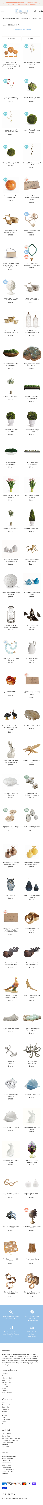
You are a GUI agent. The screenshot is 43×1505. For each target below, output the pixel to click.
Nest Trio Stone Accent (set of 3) (32, 827)
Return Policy (6, 1463)
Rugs (4, 1389)
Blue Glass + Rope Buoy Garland (11, 659)
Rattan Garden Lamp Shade (32, 1260)
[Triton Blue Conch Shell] (32, 1084)
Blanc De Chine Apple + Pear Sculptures (32, 1194)
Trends (4, 1411)
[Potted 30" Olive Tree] (11, 386)
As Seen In (5, 1409)
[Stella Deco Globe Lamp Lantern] (11, 582)
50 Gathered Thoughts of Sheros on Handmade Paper (32, 693)
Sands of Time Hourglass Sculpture (11, 626)
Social (4, 1422)
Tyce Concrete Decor (11, 1029)
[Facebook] (3, 1494)
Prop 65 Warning (8, 1469)
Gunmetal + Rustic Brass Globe (32, 1227)
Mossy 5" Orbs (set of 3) (32, 130)
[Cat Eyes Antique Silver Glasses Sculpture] (11, 1182)
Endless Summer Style (11, 18)
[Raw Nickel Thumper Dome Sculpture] (11, 750)
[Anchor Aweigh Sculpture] (11, 1051)
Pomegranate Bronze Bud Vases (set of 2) (11, 863)
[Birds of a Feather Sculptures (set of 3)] (11, 320)
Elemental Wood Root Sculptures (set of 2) (11, 827)
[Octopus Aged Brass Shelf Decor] (32, 549)
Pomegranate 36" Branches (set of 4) (11, 98)
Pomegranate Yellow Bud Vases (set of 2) (31, 863)
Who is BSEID (6, 1434)
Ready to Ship (7, 1405)
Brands (4, 1415)
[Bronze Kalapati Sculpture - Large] (11, 952)
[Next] (39, 3)
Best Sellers (6, 1407)
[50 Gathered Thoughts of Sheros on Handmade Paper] (32, 680)
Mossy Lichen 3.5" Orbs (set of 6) (32, 98)
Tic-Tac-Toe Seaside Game (11, 1260)
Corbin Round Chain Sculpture (32, 929)
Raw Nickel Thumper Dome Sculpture (11, 761)
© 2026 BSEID (6, 1498)
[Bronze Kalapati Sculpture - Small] (32, 952)
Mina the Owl (11, 895)
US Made (5, 1418)
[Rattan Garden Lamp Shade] (32, 1248)
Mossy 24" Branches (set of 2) (32, 164)
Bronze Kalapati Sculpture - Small (32, 963)
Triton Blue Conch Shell (32, 1094)
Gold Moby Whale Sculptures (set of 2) (11, 231)
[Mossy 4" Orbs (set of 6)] (11, 152)
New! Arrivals (25, 18)
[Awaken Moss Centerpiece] (11, 452)
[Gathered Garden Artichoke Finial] (32, 1149)
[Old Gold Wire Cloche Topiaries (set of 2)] (32, 320)
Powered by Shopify (19, 1498)
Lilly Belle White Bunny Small (32, 1128)
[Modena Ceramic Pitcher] (32, 647)
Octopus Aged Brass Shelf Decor (32, 560)
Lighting (4, 1384)
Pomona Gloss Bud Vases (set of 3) (11, 560)
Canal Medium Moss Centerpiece (32, 397)
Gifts (3, 1424)
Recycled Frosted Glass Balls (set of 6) (32, 1029)
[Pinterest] (5, 1494)
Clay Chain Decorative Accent (11, 1227)
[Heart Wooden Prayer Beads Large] (32, 220)
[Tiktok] (14, 1494)
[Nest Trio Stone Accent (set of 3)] (32, 815)
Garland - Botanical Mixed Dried (11, 1293)
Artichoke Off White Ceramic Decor (11, 299)
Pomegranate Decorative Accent (11, 692)
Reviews (5, 1444)
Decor (4, 1376)
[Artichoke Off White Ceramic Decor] (11, 287)
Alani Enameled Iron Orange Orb (11, 197)
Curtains (5, 1386)
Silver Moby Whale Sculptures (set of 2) (32, 299)
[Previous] (4, 3)
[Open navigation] (2, 11)
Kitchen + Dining (7, 1378)
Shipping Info (6, 1461)
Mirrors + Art (6, 1382)
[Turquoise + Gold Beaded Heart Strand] (32, 252)
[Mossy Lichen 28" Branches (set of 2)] (11, 119)
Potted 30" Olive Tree (11, 397)
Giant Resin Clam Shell (32, 726)
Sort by (12, 38)
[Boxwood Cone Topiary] (32, 518)
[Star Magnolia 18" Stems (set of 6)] (32, 52)
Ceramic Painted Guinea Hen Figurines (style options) (11, 727)
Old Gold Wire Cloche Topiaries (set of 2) (32, 332)
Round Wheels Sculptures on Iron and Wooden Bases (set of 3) (11, 64)
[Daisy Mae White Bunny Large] (11, 1149)
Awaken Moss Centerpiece (11, 463)
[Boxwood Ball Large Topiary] (32, 419)
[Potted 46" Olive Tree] (11, 518)
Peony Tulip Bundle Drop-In (32, 496)
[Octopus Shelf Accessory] (32, 1051)
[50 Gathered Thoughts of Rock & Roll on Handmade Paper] (11, 917)
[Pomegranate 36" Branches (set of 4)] (11, 86)
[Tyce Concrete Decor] (11, 1018)
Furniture (5, 1374)
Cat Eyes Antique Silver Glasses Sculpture (11, 1194)
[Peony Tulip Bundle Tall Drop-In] (11, 485)
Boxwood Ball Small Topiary (11, 430)
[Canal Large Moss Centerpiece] (32, 452)
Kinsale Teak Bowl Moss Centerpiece (11, 364)
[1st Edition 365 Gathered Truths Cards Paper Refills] (32, 185)
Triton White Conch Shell (11, 1127)
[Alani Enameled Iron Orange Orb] (11, 185)
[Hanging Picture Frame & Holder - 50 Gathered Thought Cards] (11, 252)
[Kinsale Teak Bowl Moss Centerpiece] (11, 353)
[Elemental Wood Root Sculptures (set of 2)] (11, 815)
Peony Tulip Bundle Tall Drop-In (11, 496)
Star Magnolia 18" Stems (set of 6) (31, 63)
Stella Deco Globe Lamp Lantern (11, 593)
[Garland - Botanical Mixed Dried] (11, 1281)
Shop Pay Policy (7, 1471)
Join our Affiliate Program (11, 1438)
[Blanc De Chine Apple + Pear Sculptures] (32, 1182)
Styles (34, 18)
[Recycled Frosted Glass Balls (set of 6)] (32, 1018)
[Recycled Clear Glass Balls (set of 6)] (32, 353)
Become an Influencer (10, 1440)
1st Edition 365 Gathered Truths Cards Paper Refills (32, 197)
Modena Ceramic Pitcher (32, 659)
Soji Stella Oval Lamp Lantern (11, 794)
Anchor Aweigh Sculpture (11, 1062)
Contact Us (6, 1436)
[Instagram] (12, 1494)
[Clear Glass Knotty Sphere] (11, 1084)
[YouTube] (9, 1494)
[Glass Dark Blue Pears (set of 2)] (32, 884)
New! (4, 1403)
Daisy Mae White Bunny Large (11, 1161)
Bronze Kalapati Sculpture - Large (11, 963)
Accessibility (6, 1467)
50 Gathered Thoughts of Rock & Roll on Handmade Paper (11, 930)
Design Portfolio (7, 1442)
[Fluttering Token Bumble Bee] (32, 750)
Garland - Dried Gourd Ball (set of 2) (32, 1293)
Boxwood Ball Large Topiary (32, 430)
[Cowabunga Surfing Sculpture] (32, 615)
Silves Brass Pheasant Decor (32, 996)
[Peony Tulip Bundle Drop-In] (32, 485)
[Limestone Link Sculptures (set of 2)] (32, 782)
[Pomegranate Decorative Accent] (11, 680)
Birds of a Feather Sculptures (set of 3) (11, 332)
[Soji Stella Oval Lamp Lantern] (11, 782)
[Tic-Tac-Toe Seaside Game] (11, 1248)
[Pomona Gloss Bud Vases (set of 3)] (11, 549)
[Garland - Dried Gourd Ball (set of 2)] (32, 1281)
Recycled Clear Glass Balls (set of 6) (32, 364)
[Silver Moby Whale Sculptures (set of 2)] (32, 287)
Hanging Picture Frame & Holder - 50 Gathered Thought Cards (11, 265)
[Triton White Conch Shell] (11, 1116)
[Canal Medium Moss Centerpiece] (32, 386)
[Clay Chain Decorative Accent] (11, 1215)
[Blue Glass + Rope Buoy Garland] (11, 647)
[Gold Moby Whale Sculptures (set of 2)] (11, 220)
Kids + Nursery (7, 1393)
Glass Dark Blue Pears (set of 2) (32, 896)
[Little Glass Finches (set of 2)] (32, 582)
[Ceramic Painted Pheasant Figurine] (11, 985)
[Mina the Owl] (11, 884)
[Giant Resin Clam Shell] (32, 715)
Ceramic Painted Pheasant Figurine (11, 996)
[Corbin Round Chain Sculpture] (32, 917)
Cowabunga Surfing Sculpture (32, 626)
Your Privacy (6, 1465)
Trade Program (7, 1459)
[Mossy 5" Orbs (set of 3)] (32, 119)
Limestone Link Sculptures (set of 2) (32, 794)
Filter (31, 38)
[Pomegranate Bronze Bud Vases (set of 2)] (11, 852)
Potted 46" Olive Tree (11, 528)
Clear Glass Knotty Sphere (11, 1095)
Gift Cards (5, 1446)
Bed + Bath (6, 1380)
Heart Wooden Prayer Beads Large (32, 231)
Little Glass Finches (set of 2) (32, 593)
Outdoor (5, 1391)
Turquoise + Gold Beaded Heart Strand (32, 264)
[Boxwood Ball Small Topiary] (11, 419)
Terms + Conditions (9, 1456)
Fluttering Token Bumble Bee (31, 761)
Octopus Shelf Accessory (32, 1062)
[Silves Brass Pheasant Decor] (32, 985)
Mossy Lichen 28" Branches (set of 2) (11, 131)
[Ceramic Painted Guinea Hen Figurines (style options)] (11, 715)
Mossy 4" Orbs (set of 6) (11, 163)
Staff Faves (6, 1420)
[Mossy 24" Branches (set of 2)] (32, 152)
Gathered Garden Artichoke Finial (32, 1161)
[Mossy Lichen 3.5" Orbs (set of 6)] (32, 86)
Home (4, 25)
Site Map (5, 1473)
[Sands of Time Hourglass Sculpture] (11, 615)
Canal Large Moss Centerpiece (32, 463)
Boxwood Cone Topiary (32, 528)
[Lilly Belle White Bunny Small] (32, 1116)
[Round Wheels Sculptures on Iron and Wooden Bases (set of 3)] (11, 52)
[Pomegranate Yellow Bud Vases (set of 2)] (32, 852)
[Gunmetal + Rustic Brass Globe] (32, 1215)
